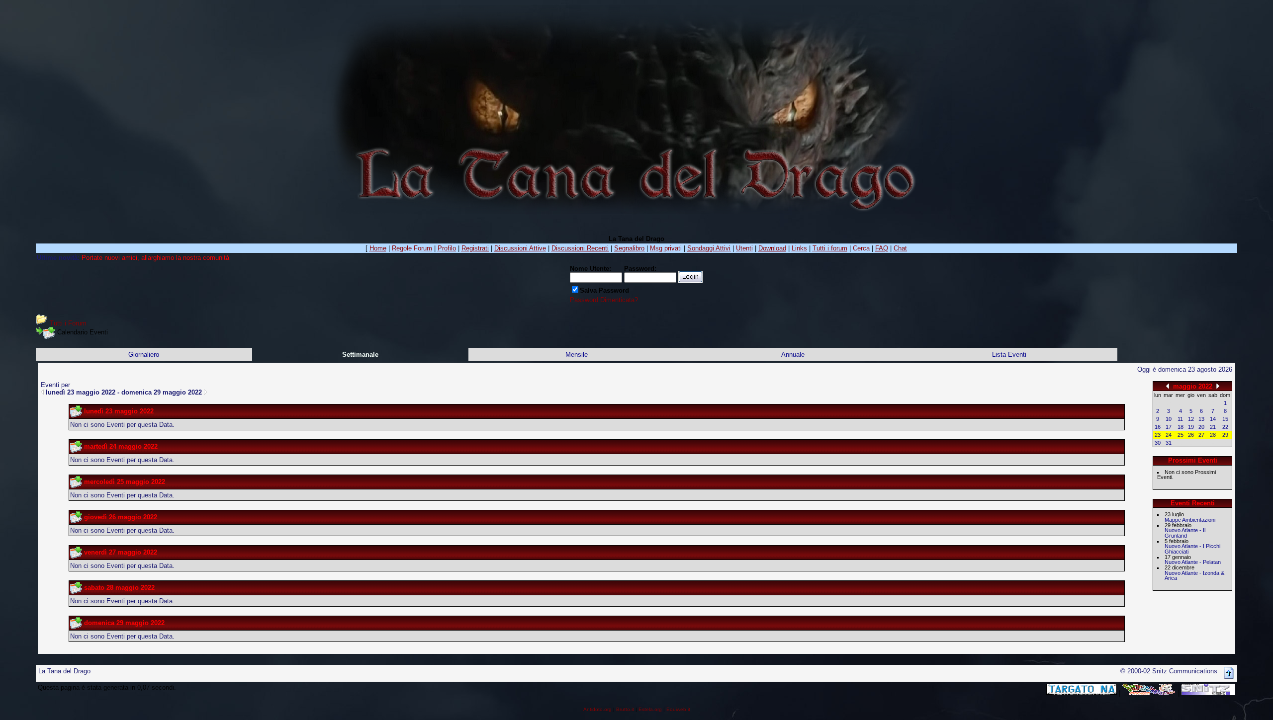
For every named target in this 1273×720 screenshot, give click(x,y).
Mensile (576, 354)
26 (1191, 435)
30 (1158, 443)
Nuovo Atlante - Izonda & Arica (1194, 575)
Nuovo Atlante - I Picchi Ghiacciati (1192, 549)
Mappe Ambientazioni (1190, 520)
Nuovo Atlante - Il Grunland (1185, 533)
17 (1169, 427)
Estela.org (650, 709)
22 (1225, 427)
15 (1225, 419)
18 (1180, 427)
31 (1169, 443)
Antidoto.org (597, 709)
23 (1158, 435)
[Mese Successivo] (1217, 386)
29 (1225, 435)
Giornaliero (143, 354)
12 (1191, 419)
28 (1213, 435)
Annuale (793, 354)
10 (1169, 419)
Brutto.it (625, 709)
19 (1191, 427)
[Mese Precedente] (1167, 386)
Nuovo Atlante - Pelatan (1193, 562)
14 (1213, 419)
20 (1201, 427)
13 (1201, 419)
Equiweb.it (678, 709)
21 (1213, 427)
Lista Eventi (1009, 354)
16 (1158, 427)
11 (1180, 419)
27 (1201, 435)
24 (1169, 435)
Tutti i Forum (68, 323)
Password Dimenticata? (604, 300)
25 (1180, 435)
